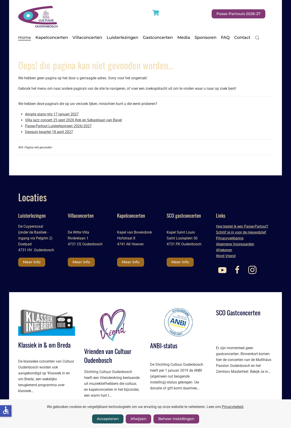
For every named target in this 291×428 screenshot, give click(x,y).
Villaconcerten (87, 37)
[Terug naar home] (38, 13)
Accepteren (108, 419)
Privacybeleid (232, 407)
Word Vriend (226, 256)
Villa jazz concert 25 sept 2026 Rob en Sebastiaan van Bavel (73, 120)
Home (24, 37)
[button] (257, 37)
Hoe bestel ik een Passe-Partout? (242, 226)
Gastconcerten (158, 37)
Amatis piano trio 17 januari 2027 (52, 114)
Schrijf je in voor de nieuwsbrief (241, 232)
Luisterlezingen (122, 37)
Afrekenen (224, 250)
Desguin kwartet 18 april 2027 (49, 132)
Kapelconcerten (51, 37)
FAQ (225, 37)
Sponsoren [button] (205, 37)
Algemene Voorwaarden (235, 244)
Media (183, 37)
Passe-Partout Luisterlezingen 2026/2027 (58, 126)
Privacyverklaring (229, 238)
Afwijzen (138, 419)
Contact (242, 37)
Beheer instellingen (176, 419)
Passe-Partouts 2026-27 (238, 14)
